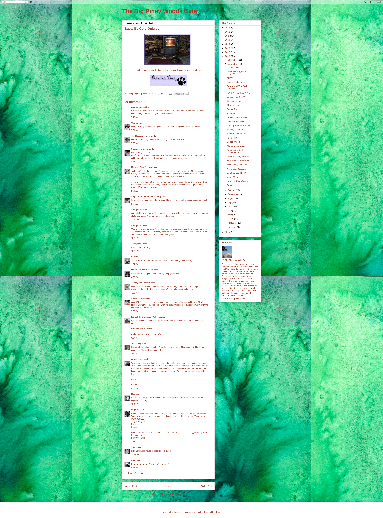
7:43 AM (134, 117)
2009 (227, 44)
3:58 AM (134, 441)
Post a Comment (135, 473)
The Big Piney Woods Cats (159, 11)
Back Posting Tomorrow (238, 160)
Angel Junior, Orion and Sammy (146, 196)
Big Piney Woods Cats (236, 260)
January (232, 227)
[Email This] (175, 93)
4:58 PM (135, 293)
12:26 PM (135, 251)
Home (169, 486)
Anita (133, 460)
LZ (132, 257)
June (230, 206)
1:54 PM (135, 264)
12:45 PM (135, 454)
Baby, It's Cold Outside (237, 181)
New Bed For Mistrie (236, 121)
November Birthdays (236, 169)
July (230, 202)
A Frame (231, 113)
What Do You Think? (236, 173)
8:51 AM (134, 191)
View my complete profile (233, 298)
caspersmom (137, 359)
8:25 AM (134, 161)
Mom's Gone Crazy (236, 146)
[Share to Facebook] (184, 93)
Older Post (206, 486)
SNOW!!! (231, 78)
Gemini (134, 123)
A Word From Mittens (237, 133)
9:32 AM (134, 204)
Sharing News (233, 105)
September (233, 194)
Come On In (232, 177)
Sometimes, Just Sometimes (235, 151)
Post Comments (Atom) (174, 494)
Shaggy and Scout (139, 149)
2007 (227, 52)
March (231, 219)
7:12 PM (135, 354)
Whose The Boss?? (236, 97)
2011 (227, 36)
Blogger (218, 512)
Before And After (234, 142)
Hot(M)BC (135, 410)
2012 (227, 32)
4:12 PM (135, 467)
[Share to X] (181, 93)
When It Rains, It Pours (238, 156)
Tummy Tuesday (235, 101)
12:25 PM (135, 238)
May (230, 210)
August (231, 198)
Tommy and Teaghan (141, 283)
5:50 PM (135, 311)
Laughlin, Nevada (235, 67)
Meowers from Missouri (142, 167)
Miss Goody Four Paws (238, 164)
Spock (134, 447)
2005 (227, 232)
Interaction (232, 138)
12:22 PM (135, 220)
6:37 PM (135, 338)
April (230, 215)
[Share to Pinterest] (187, 93)
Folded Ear (232, 109)
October (232, 190)
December (233, 60)
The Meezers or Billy (140, 136)
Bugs (229, 185)
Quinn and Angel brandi (142, 270)
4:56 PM (135, 277)
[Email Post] (170, 93)
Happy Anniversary (236, 82)
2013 (227, 27)
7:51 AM (134, 130)
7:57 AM (134, 143)
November (233, 64)
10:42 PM (135, 404)
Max (133, 394)
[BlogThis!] (178, 93)
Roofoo (200, 512)
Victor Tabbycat (138, 298)
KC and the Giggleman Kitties (145, 317)
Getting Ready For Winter (239, 125)
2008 (227, 48)
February (232, 223)
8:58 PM (135, 388)
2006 (227, 56)
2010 (227, 40)
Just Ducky (136, 343)
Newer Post (130, 486)
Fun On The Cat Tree (237, 117)
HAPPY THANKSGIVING (238, 93)
